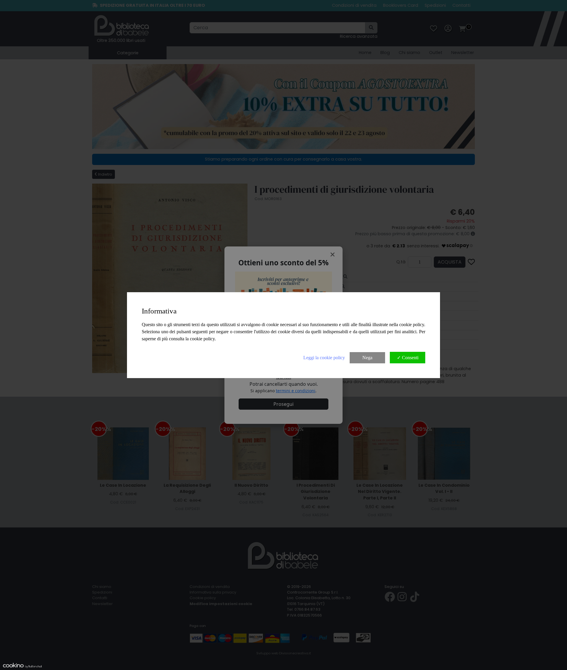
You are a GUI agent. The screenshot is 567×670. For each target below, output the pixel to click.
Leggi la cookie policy (324, 357)
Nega (367, 357)
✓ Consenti (407, 357)
